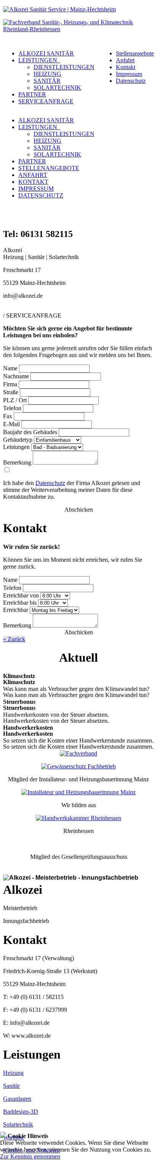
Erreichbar (15, 610)
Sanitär (11, 1086)
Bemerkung (17, 462)
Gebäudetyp (17, 439)
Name (10, 368)
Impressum (129, 74)
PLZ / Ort (15, 400)
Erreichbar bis (20, 602)
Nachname (16, 376)
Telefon (12, 408)
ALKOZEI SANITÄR (46, 53)
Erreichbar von (21, 595)
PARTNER (32, 94)
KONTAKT (33, 182)
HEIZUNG (47, 74)
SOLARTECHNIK (57, 87)
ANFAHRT (32, 175)
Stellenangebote (135, 53)
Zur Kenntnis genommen (30, 1156)
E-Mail (11, 424)
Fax (7, 416)
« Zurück (14, 639)
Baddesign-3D (20, 1111)
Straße (10, 392)
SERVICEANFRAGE (46, 101)
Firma (10, 384)
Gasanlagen (17, 1098)
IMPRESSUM (36, 188)
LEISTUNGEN (39, 60)
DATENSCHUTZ (40, 195)
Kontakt (125, 67)
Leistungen (16, 447)
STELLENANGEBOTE (48, 168)
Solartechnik (18, 1124)
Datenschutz (131, 80)
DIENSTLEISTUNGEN (64, 67)
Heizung (13, 1073)
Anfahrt (125, 60)
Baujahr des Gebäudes (30, 432)
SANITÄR (47, 80)
